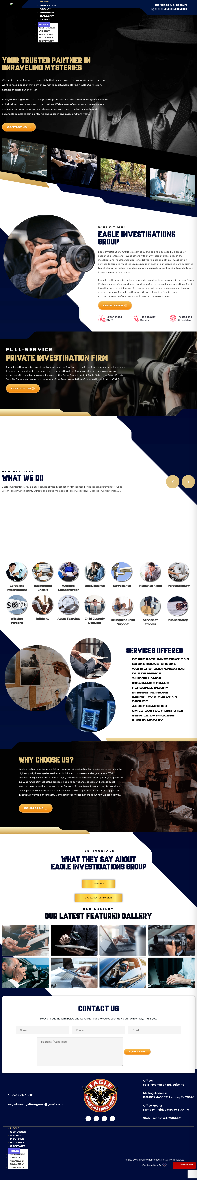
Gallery (46, 37)
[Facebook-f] (88, 1118)
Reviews (46, 34)
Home (44, 24)
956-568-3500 (171, 9)
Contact (46, 40)
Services (47, 27)
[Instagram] (96, 1118)
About (44, 31)
